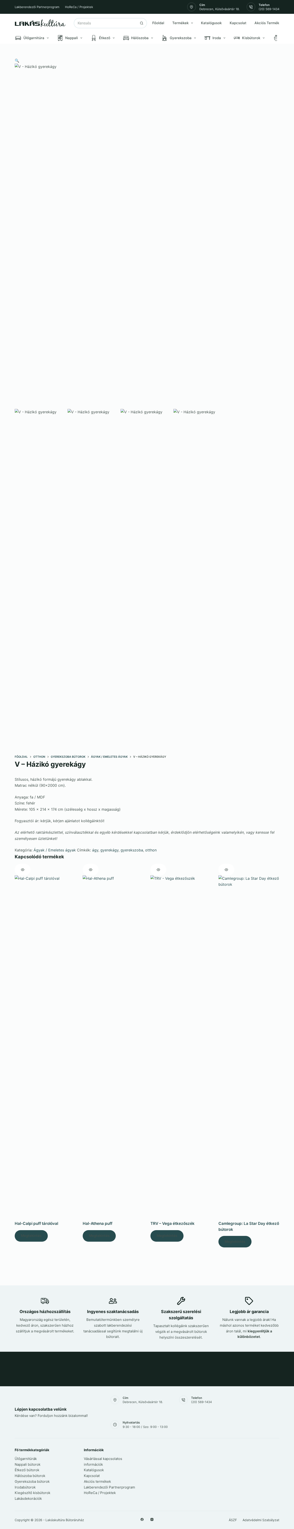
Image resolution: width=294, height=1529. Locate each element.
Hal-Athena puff (97, 1223)
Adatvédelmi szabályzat (261, 1520)
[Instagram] (151, 1519)
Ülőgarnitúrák (26, 1458)
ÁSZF (233, 1520)
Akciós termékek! (269, 23)
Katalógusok (211, 23)
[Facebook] (142, 1519)
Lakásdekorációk (28, 1498)
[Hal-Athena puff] (113, 1048)
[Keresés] (142, 23)
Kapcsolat (238, 23)
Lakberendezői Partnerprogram (37, 7)
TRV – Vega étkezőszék (172, 1223)
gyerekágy (109, 850)
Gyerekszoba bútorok (32, 1481)
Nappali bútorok (27, 1464)
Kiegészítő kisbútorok (32, 1493)
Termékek (180, 23)
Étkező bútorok (27, 1470)
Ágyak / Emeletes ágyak (55, 850)
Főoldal (158, 23)
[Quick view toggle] (23, 869)
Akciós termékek (97, 1481)
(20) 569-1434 (269, 9)
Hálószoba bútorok (30, 1476)
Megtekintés (31, 1235)
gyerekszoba (132, 850)
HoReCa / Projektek (79, 7)
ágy (95, 850)
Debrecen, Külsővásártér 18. (219, 9)
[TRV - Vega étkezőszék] (181, 1048)
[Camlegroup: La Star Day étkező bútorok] (249, 1048)
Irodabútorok (25, 1487)
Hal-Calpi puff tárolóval (36, 1223)
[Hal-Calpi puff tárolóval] (45, 1048)
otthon (151, 850)
